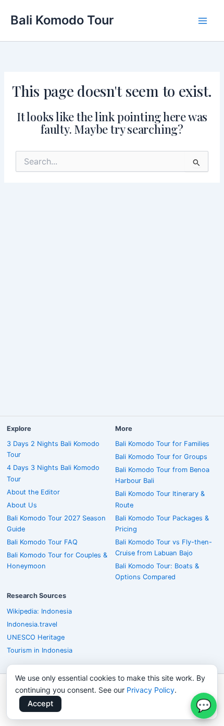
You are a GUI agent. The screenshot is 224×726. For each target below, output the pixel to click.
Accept (40, 703)
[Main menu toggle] (203, 21)
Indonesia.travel (32, 624)
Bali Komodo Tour (62, 20)
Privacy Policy (151, 689)
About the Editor (33, 492)
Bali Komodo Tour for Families (162, 444)
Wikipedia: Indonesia (39, 611)
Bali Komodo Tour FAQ (42, 542)
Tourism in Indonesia (39, 650)
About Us (22, 505)
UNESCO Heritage (36, 637)
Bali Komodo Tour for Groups (161, 457)
